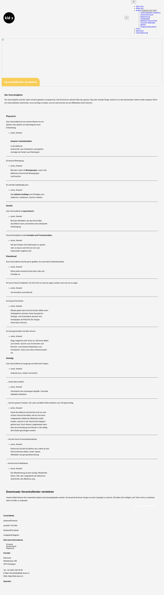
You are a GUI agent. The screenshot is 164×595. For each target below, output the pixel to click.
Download (144, 506)
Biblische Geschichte (148, 21)
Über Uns (140, 6)
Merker (143, 25)
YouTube (10, 525)
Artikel (138, 10)
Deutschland (11, 546)
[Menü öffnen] (126, 18)
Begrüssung (145, 17)
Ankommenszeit (146, 15)
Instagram (11, 535)
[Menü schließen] (134, 2)
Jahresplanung (142, 33)
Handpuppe (145, 19)
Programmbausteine (148, 27)
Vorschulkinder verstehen (150, 13)
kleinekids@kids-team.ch (19, 573)
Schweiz (9, 544)
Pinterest (10, 521)
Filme (138, 29)
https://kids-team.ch (15, 576)
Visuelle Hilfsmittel (147, 23)
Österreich (10, 548)
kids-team (140, 31)
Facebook (11, 530)
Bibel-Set (139, 8)
